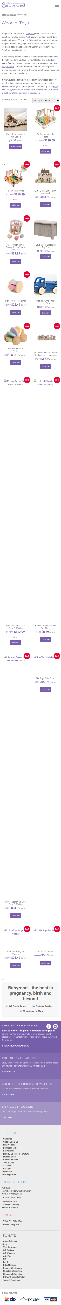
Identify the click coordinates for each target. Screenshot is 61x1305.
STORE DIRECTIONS (12, 1197)
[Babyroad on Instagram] (55, 1026)
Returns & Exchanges (12, 1268)
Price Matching (9, 1265)
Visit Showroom (10, 1247)
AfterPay (7, 1256)
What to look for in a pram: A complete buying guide (28, 1030)
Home (4, 14)
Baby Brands (8, 1151)
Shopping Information (12, 1274)
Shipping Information (12, 1271)
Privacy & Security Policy (14, 1277)
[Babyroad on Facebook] (48, 1026)
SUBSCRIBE (9, 1094)
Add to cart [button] (45, 151)
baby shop (30, 33)
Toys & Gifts (11, 14)
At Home (7, 1165)
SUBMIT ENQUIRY (11, 1224)
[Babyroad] (13, 5)
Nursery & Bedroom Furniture (16, 1154)
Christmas (7, 1139)
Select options (15, 146)
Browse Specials (10, 1148)
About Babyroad (10, 1241)
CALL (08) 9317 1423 (12, 1221)
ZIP (4, 1259)
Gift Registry (8, 1250)
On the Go (7, 1171)
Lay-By (6, 1262)
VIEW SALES (9, 1071)
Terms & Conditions (11, 1280)
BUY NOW (8, 1117)
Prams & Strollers (10, 1159)
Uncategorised (9, 1174)
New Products (9, 1145)
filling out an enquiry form (23, 89)
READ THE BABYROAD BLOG (16, 1046)
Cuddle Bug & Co (10, 1142)
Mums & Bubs (9, 1157)
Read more (45, 313)
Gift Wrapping (9, 1253)
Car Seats (7, 1168)
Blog (5, 1244)
